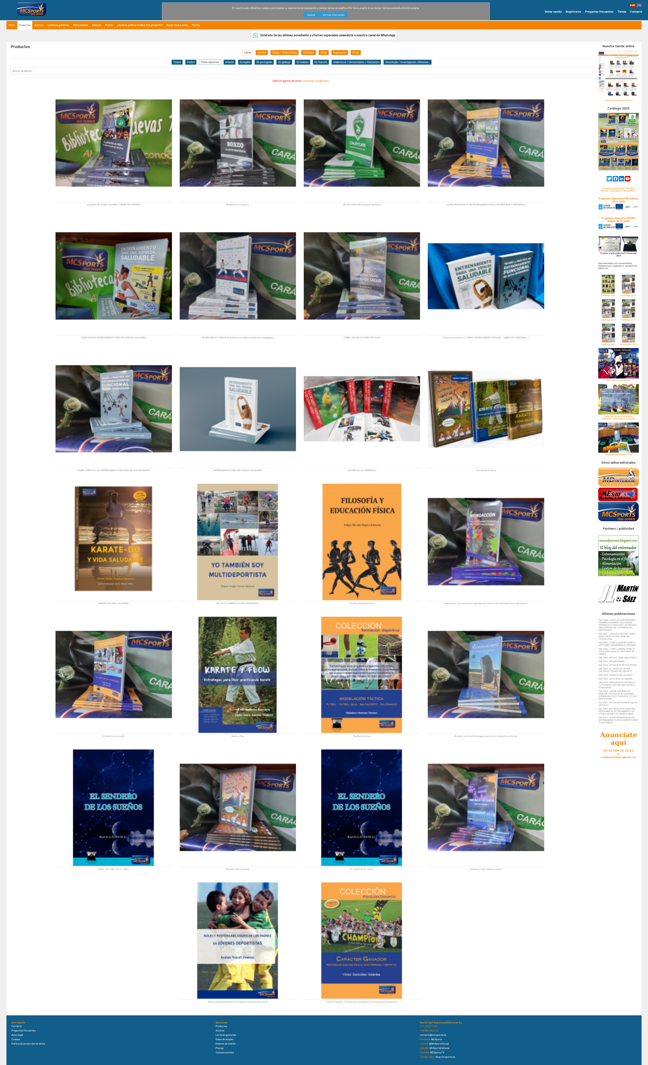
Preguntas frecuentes (599, 11)
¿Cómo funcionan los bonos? (618, 100)
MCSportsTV (437, 1052)
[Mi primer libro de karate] (240, 748)
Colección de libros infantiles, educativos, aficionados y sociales (618, 417)
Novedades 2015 (628, 344)
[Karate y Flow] (240, 615)
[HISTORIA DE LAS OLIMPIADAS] (364, 349)
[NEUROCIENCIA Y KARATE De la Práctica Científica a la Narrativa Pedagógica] (240, 217)
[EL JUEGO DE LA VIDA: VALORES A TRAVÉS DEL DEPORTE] (116, 84)
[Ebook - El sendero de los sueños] (116, 748)
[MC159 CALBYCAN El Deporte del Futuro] (364, 84)
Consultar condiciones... (316, 81)
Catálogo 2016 (608, 344)
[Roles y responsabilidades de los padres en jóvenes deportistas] (240, 881)
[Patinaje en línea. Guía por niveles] (487, 748)
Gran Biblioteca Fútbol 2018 (618, 454)
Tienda (621, 11)
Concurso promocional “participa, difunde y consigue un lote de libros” (618, 189)
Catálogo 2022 (608, 295)
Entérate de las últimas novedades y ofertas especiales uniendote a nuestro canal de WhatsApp (327, 35)
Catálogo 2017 (629, 320)
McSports (436, 1039)
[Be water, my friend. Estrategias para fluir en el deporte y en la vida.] (487, 615)
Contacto (636, 11)
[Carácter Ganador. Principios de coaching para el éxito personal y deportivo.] (363, 881)
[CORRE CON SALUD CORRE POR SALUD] (364, 217)
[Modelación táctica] (364, 615)
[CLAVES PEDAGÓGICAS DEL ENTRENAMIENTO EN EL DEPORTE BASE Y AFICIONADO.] (487, 84)
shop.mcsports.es (445, 1057)
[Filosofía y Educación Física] (364, 482)
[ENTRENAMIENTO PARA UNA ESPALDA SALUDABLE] (240, 349)
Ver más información (334, 14)
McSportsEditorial (439, 1048)
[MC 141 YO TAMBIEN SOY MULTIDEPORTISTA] (240, 482)
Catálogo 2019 (629, 295)
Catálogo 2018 (608, 320)
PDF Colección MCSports (618, 380)
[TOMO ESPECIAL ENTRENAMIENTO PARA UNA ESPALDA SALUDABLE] (116, 217)
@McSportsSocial (439, 1043)
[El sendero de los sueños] (364, 748)
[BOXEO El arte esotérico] (240, 84)
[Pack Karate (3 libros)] (487, 349)
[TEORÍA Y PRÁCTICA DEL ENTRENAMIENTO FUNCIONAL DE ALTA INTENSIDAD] (116, 349)
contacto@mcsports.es (433, 1035)
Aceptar (311, 14)
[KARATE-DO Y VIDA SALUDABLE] (116, 482)
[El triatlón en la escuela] (116, 615)
